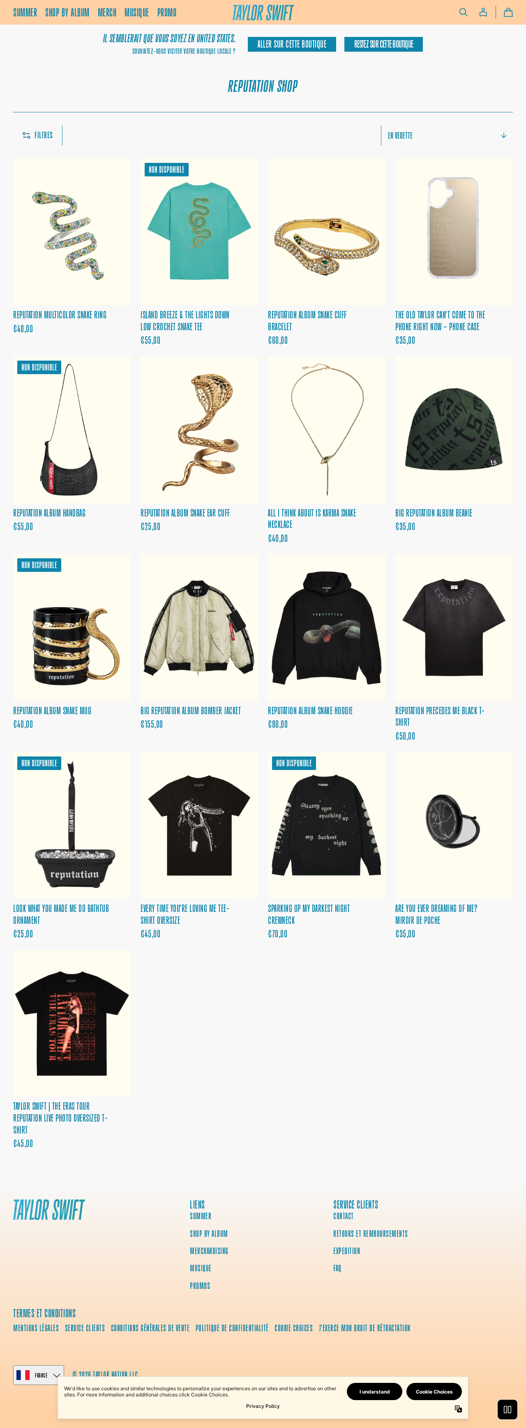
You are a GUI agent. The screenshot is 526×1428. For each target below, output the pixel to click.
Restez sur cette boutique (383, 44)
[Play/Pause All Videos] (507, 1409)
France (41, 1375)
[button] (463, 12)
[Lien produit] (72, 253)
